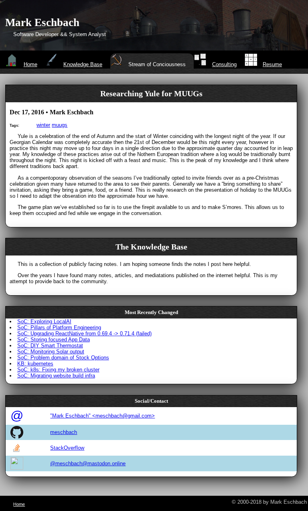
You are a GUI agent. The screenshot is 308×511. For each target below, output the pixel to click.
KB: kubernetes (35, 364)
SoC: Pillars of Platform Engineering (59, 327)
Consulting (224, 64)
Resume (272, 64)
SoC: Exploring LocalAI (44, 321)
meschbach (63, 432)
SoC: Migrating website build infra (56, 376)
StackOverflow (67, 448)
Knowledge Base (82, 64)
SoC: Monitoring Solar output (50, 352)
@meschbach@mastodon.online (88, 463)
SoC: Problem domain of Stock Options (63, 358)
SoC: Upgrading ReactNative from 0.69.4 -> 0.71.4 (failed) (84, 334)
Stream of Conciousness (157, 64)
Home (30, 64)
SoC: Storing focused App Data (53, 340)
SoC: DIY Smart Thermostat (50, 346)
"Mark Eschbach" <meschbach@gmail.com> (102, 416)
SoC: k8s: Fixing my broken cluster (58, 370)
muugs (59, 125)
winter (43, 125)
